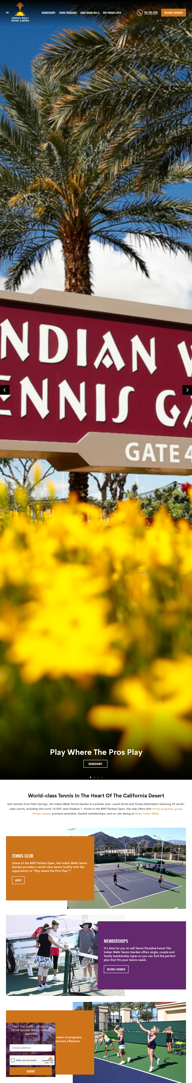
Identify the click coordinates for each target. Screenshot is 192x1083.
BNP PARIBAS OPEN (112, 13)
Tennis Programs (68, 13)
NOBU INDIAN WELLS (89, 13)
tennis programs (162, 808)
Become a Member (173, 13)
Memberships (95, 764)
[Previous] (5, 390)
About (18, 880)
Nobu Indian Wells (147, 813)
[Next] (187, 390)
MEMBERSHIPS (48, 13)
